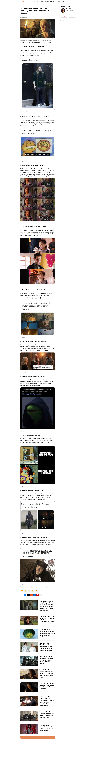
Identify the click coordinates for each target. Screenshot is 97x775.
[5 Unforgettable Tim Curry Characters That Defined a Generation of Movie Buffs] (37, 729)
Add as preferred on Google (25, 17)
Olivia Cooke (49, 587)
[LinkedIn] (34, 595)
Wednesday (52, 1)
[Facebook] (25, 595)
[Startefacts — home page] (23, 1)
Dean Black (52, 15)
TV (34, 1)
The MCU (58, 1)
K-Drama (47, 1)
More (38, 737)
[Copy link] (40, 595)
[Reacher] (37, 687)
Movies (38, 1)
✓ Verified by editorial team (25, 15)
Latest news (27, 4)
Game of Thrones (36, 587)
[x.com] (28, 595)
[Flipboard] (37, 595)
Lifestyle (42, 1)
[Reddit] (31, 595)
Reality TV (63, 1)
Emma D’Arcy (43, 587)
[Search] (75, 1)
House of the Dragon (27, 587)
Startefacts (22, 4)
